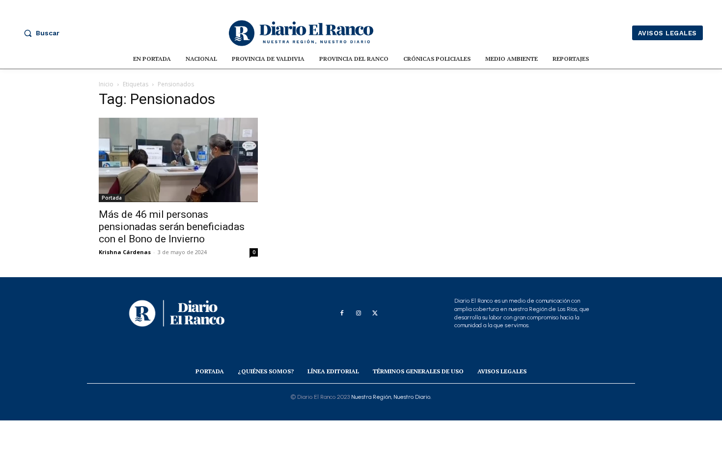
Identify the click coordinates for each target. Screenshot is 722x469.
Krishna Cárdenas (125, 252)
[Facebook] (342, 313)
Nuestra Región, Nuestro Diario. (391, 396)
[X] (375, 313)
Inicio (106, 84)
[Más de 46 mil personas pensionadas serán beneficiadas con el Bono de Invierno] (178, 160)
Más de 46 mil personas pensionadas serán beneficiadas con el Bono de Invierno (172, 226)
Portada (112, 197)
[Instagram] (358, 313)
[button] (39, 33)
